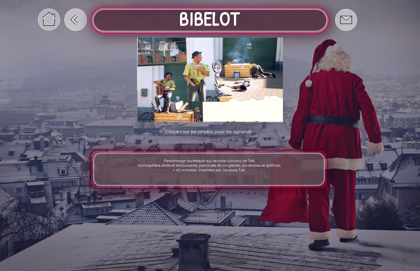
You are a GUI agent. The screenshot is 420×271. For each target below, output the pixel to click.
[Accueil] (49, 19)
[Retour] (75, 19)
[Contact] (346, 20)
